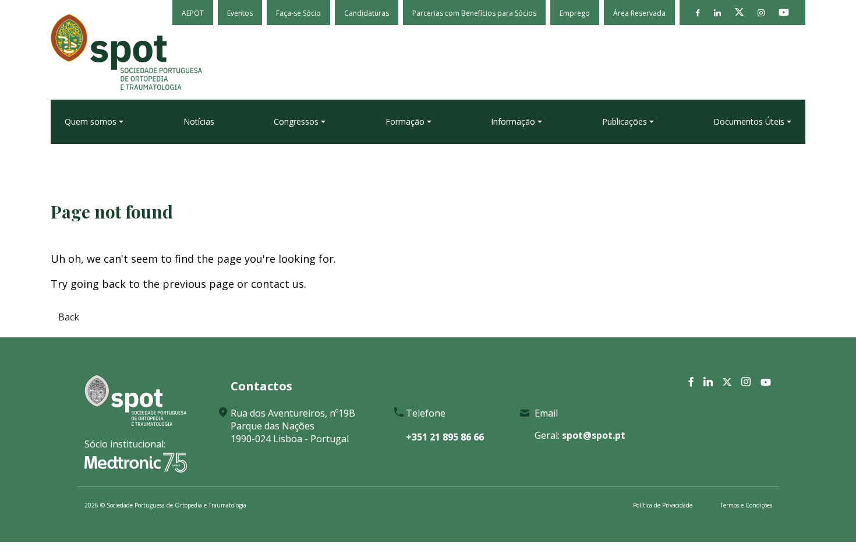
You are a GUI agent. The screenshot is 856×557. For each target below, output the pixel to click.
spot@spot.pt (593, 435)
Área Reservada (639, 13)
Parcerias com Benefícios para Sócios (474, 13)
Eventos (240, 13)
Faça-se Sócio (298, 13)
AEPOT (193, 13)
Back (68, 317)
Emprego (575, 13)
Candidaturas (366, 13)
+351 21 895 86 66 (445, 437)
